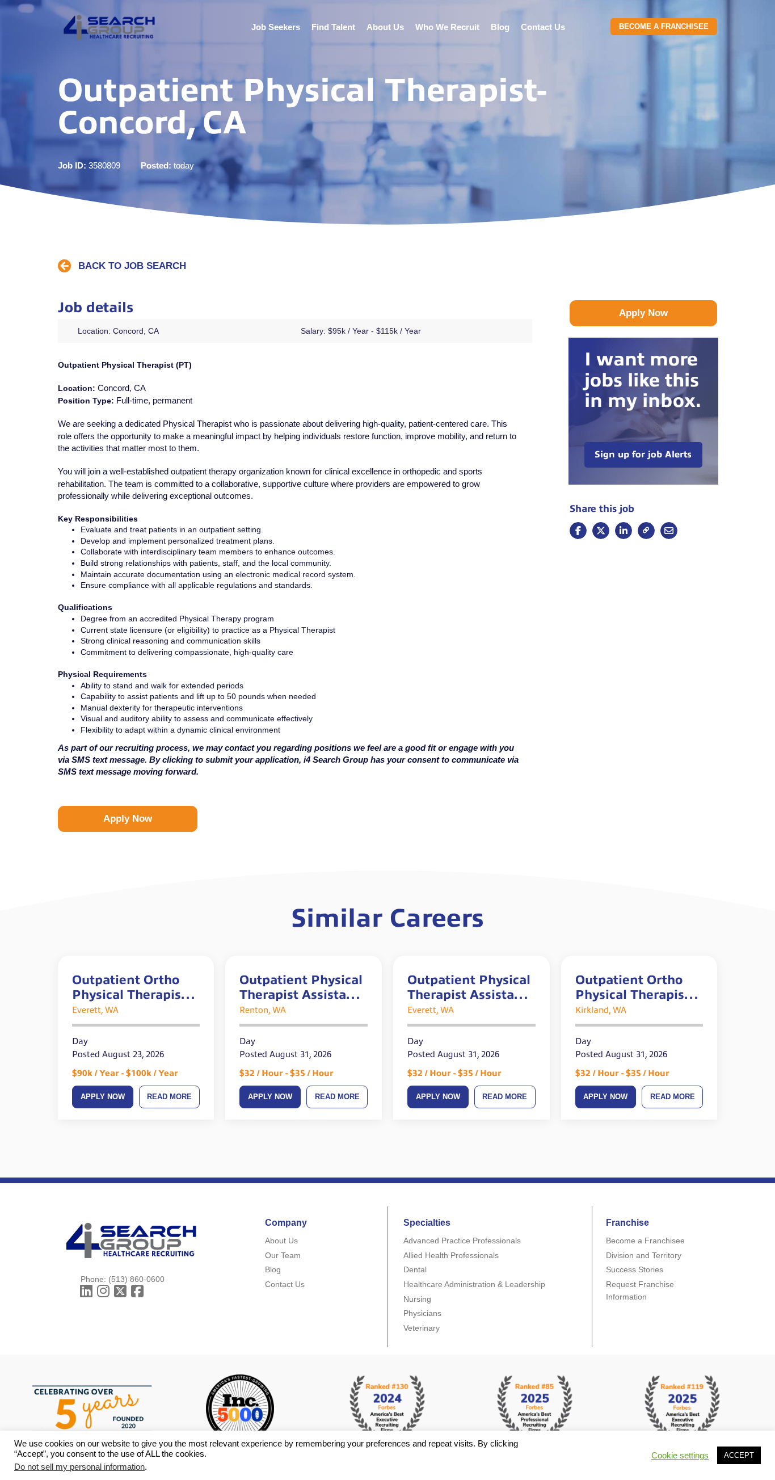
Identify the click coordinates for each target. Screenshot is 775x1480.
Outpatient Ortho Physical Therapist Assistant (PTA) (632, 987)
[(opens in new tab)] (535, 1407)
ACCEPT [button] (739, 1455)
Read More (169, 1096)
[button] (122, 266)
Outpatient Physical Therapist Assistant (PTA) (301, 987)
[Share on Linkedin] (623, 530)
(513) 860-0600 (136, 1279)
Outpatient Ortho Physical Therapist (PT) (129, 987)
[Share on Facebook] (578, 530)
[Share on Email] (646, 530)
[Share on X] (600, 530)
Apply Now (103, 1096)
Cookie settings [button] (680, 1455)
